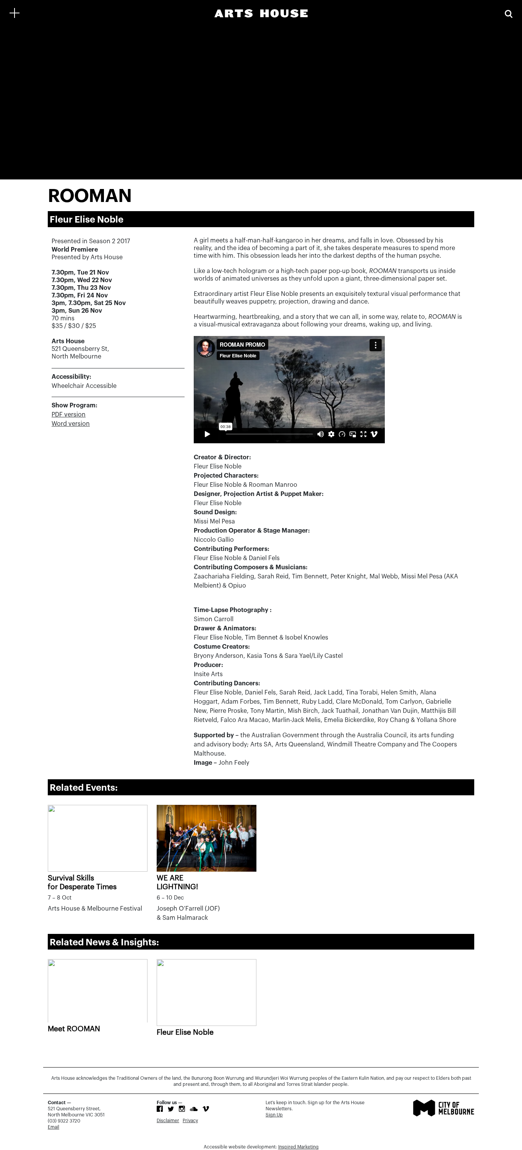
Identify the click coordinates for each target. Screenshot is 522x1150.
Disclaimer (168, 1120)
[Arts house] (261, 13)
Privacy (190, 1120)
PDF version (69, 415)
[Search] (508, 13)
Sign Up (274, 1115)
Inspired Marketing (298, 1147)
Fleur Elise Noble (185, 1032)
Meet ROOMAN (74, 1028)
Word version (71, 424)
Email (53, 1127)
